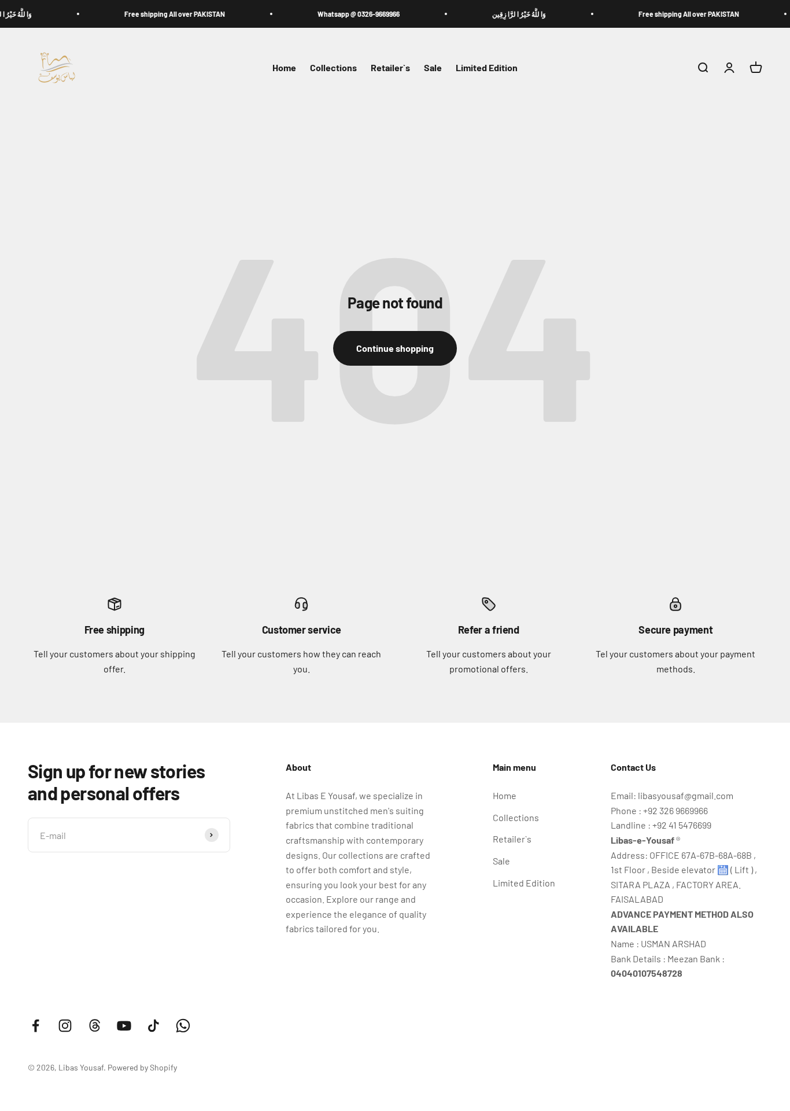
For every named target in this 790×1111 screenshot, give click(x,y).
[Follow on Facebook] (35, 1025)
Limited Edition (487, 67)
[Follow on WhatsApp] (183, 1025)
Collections (333, 67)
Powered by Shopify (142, 1067)
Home (284, 67)
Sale (433, 67)
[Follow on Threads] (94, 1025)
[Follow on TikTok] (153, 1025)
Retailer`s (390, 67)
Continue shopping (395, 348)
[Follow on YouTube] (124, 1025)
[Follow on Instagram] (65, 1025)
